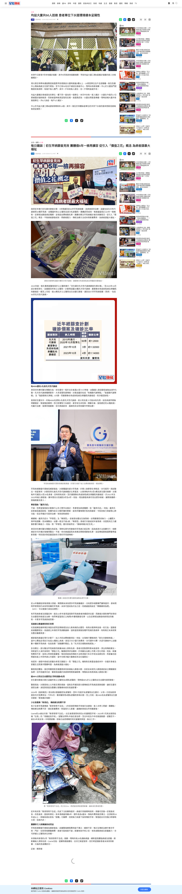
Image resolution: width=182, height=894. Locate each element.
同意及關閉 (144, 889)
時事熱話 (139, 55)
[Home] (14, 3)
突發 (137, 98)
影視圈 (138, 33)
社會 (137, 77)
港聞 (37, 142)
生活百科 (139, 88)
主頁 (32, 12)
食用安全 (139, 131)
